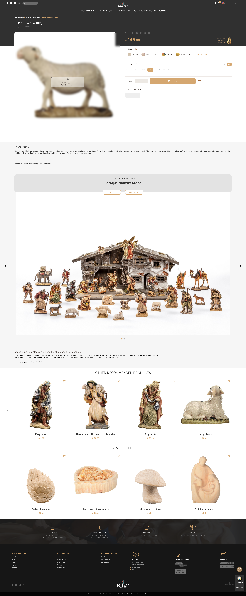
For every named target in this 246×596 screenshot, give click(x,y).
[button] (6, 266)
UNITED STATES (231, 3)
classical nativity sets (33, 18)
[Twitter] (141, 33)
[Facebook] (137, 33)
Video (13, 560)
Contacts (60, 557)
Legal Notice (61, 562)
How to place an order (108, 557)
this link (124, 594)
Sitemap (14, 568)
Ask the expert (105, 560)
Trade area (60, 565)
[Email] (149, 33)
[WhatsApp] (133, 33)
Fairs (13, 562)
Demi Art (14, 557)
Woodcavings (105, 562)
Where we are (61, 560)
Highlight (14, 565)
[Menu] (243, 576)
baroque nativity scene (50, 18)
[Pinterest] (145, 33)
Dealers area (61, 568)
